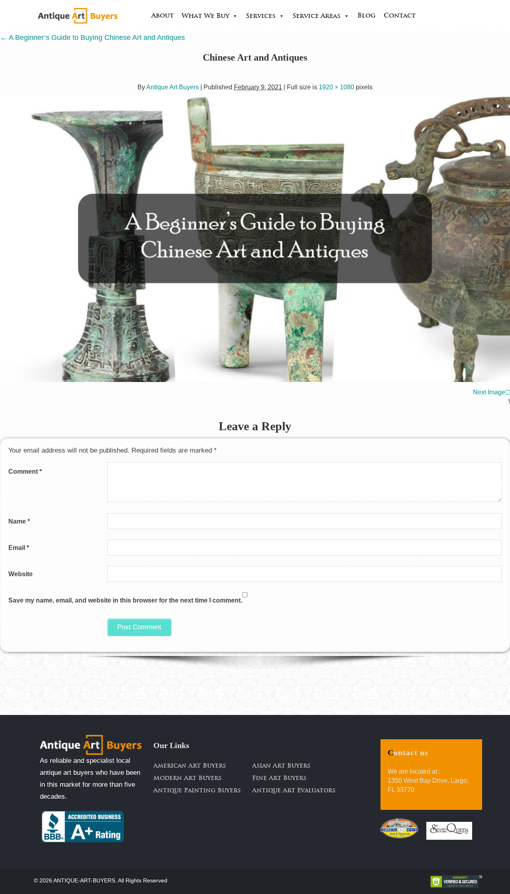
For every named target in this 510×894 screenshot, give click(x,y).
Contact (400, 16)
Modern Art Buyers (187, 779)
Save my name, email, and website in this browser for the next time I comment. (125, 600)
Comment (25, 471)
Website (20, 574)
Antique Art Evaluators (293, 791)
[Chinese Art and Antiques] (255, 238)
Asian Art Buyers (281, 766)
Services (261, 16)
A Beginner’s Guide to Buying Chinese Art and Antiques (92, 37)
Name (19, 521)
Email (18, 547)
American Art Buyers (189, 766)
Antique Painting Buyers (197, 791)
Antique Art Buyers (172, 87)
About (162, 16)
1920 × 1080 (336, 87)
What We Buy (205, 16)
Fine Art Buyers (279, 779)
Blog (366, 16)
